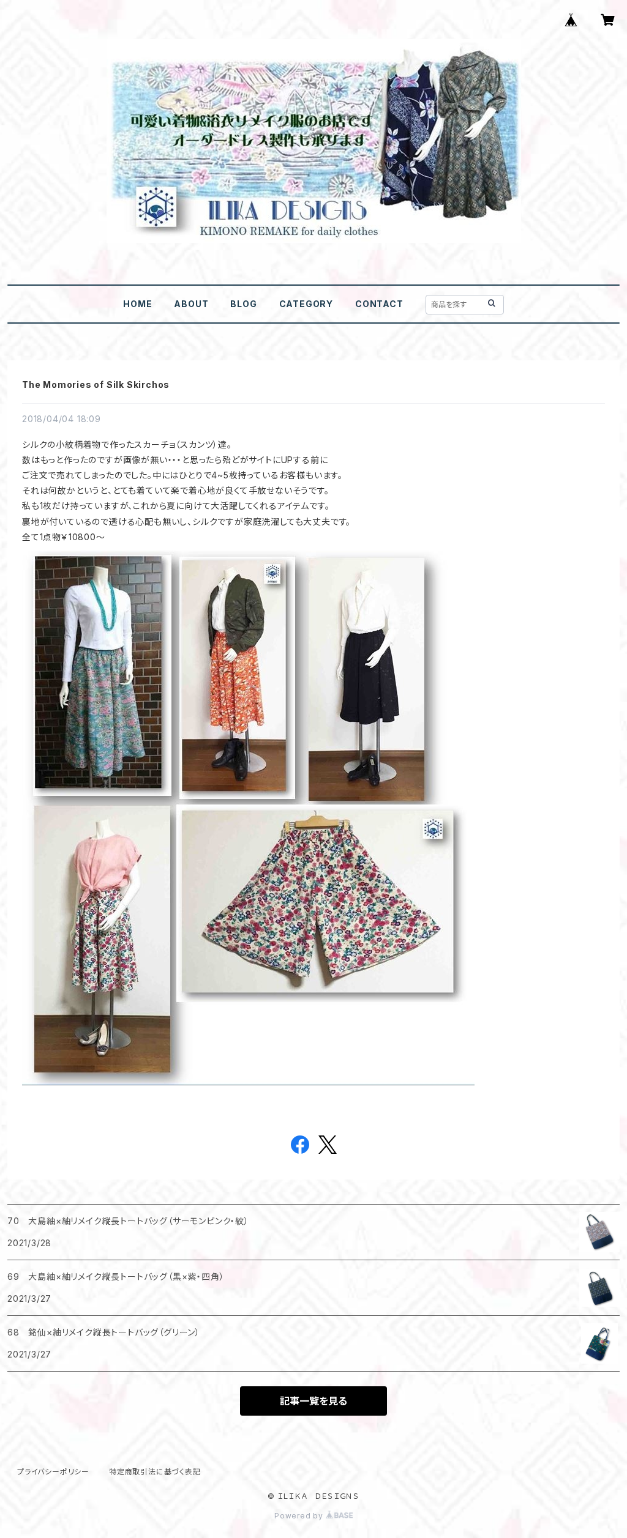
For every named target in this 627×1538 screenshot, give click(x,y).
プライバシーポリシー (53, 1471)
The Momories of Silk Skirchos (96, 384)
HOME (137, 304)
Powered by (300, 1515)
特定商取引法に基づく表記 (155, 1471)
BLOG (243, 304)
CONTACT (379, 304)
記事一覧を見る (313, 1401)
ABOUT (191, 304)
